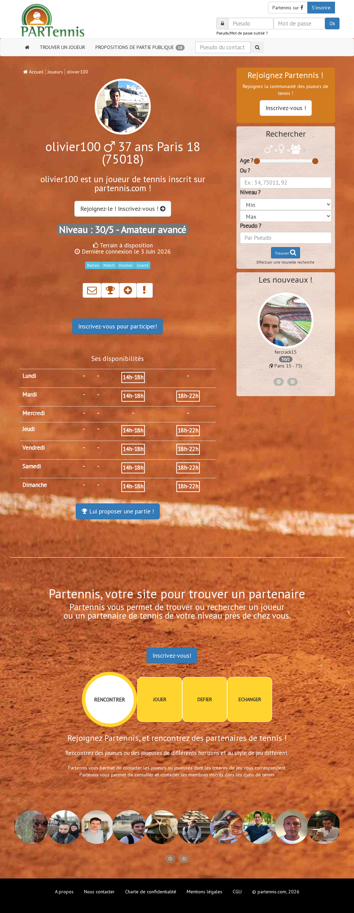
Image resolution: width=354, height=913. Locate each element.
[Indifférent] (296, 150)
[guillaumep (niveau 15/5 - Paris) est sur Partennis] (193, 827)
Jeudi (28, 429)
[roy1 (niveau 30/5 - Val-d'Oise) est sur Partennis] (323, 827)
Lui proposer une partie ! (120, 511)
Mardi (29, 394)
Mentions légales (204, 892)
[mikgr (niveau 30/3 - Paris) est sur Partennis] (96, 827)
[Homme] (268, 150)
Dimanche (34, 485)
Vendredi (33, 447)
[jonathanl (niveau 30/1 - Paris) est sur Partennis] (258, 827)
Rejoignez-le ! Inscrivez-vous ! (120, 209)
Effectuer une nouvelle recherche (286, 262)
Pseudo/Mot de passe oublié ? (242, 33)
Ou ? (245, 170)
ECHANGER (250, 699)
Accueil (36, 72)
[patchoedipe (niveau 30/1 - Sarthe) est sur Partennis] (225, 827)
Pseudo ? (250, 225)
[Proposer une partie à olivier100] (110, 290)
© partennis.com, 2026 (275, 892)
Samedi (31, 466)
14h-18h (133, 377)
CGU (237, 892)
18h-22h (188, 396)
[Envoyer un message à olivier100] (92, 290)
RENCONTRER (109, 699)
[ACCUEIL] (27, 47)
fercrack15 (285, 352)
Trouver (282, 253)
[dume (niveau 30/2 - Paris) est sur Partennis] (290, 827)
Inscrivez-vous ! (286, 108)
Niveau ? (250, 192)
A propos (64, 892)
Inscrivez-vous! (171, 655)
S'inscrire (321, 7)
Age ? (246, 160)
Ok (332, 23)
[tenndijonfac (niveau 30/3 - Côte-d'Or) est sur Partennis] (63, 827)
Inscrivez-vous (117, 326)
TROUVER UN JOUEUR (62, 47)
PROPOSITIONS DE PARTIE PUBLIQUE (139, 47)
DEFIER (204, 699)
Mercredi (33, 413)
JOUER (159, 699)
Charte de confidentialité (150, 892)
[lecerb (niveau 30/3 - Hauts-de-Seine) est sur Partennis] (128, 827)
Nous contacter (99, 892)
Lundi (29, 376)
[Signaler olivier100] (145, 290)
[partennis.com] (58, 20)
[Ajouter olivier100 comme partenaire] (128, 290)
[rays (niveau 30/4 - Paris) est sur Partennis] (31, 827)
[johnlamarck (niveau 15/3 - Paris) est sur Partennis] (161, 827)
